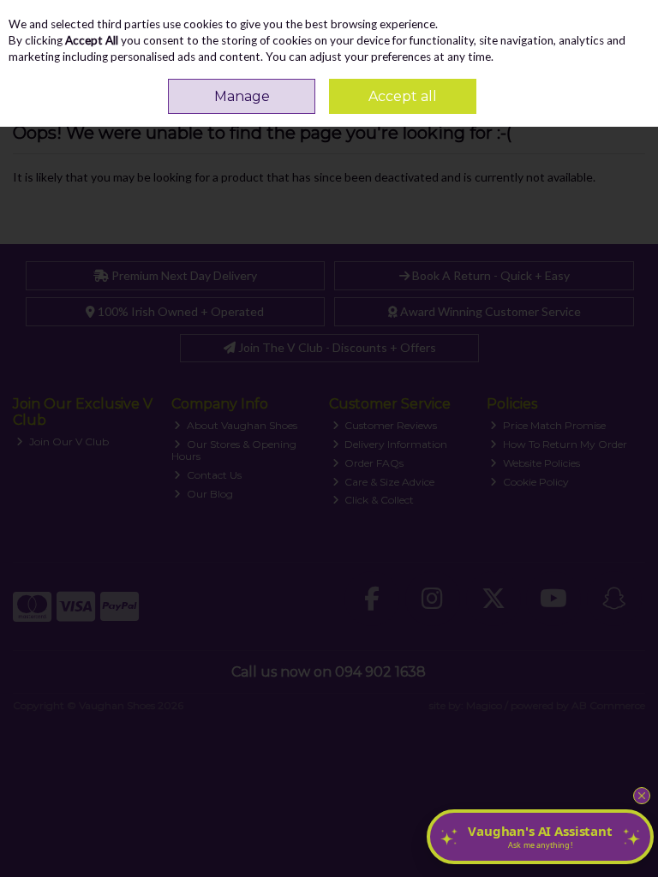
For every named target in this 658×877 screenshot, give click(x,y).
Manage (242, 96)
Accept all (402, 96)
